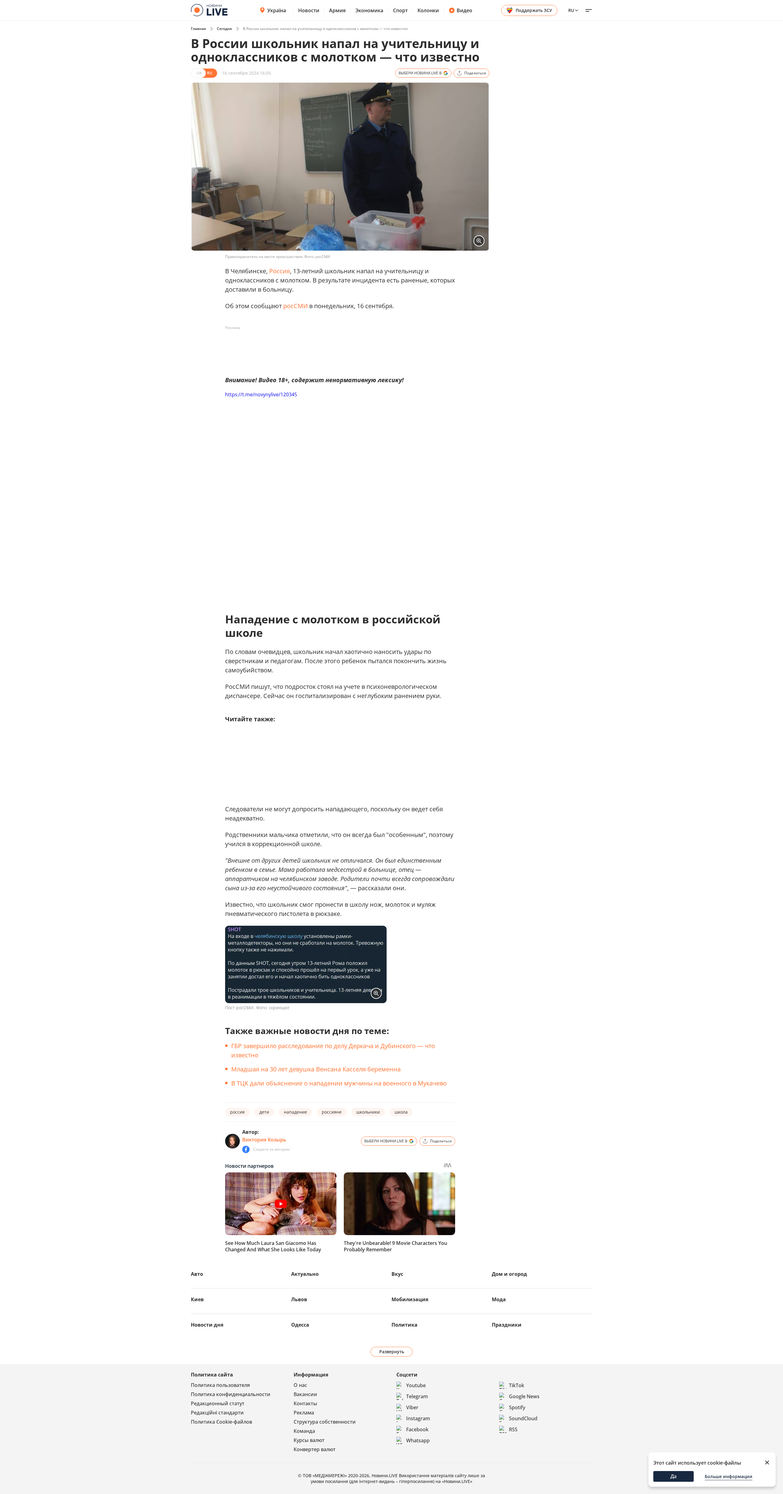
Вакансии (305, 1394)
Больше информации (728, 1476)
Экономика (369, 10)
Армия (337, 10)
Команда (304, 1431)
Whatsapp (418, 1440)
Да (673, 1476)
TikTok (516, 1385)
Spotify (517, 1407)
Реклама (304, 1412)
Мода (499, 1299)
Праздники (506, 1324)
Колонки (428, 10)
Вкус (397, 1274)
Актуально (305, 1274)
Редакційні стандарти (217, 1412)
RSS (513, 1429)
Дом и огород (509, 1274)
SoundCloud (523, 1418)
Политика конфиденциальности (230, 1394)
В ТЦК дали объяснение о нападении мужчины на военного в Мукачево (339, 1083)
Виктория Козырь (264, 1139)
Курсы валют (309, 1440)
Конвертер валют (315, 1449)
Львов (299, 1299)
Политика (404, 1324)
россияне (332, 1112)
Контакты (305, 1403)
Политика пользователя (220, 1385)
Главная (198, 28)
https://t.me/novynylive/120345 (261, 394)
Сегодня (224, 28)
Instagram (418, 1418)
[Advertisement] (336, 346)
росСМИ (295, 306)
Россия (279, 271)
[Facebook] (246, 1149)
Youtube (416, 1385)
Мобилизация (410, 1299)
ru (571, 10)
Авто (197, 1274)
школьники (368, 1112)
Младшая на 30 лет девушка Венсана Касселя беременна (316, 1069)
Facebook (417, 1429)
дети (264, 1112)
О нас (300, 1385)
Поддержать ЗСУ (534, 10)
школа (401, 1112)
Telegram (417, 1396)
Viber (412, 1407)
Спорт (400, 10)
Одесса (300, 1324)
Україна (276, 10)
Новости (308, 10)
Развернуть (391, 1351)
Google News (524, 1396)
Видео (464, 10)
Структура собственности (325, 1421)
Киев (197, 1299)
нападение (295, 1112)
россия (237, 1112)
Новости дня (207, 1324)
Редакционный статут (217, 1403)
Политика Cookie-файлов (221, 1421)
